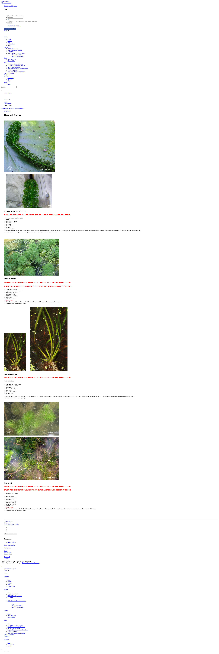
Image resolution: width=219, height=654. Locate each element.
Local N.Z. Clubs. (9, 73)
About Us (10, 51)
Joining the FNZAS (13, 48)
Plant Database (12, 59)
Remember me (11, 21)
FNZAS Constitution (16, 54)
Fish (5, 62)
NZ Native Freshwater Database (16, 65)
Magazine (6, 75)
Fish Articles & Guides (14, 67)
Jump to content (5, 1)
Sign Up (6, 30)
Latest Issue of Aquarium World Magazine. (12, 108)
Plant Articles (11, 61)
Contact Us (7, 557)
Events (9, 39)
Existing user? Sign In (10, 6)
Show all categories (9, 545)
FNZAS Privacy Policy (17, 56)
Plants (5, 58)
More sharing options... (10, 534)
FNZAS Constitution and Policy (16, 53)
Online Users (11, 44)
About (6, 47)
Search (9, 79)
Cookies (6, 558)
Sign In (10, 22)
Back (9, 580)
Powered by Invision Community (31, 563)
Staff (9, 42)
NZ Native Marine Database (15, 64)
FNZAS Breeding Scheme (15, 50)
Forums (6, 38)
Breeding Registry (12, 70)
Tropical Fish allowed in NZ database (18, 68)
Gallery (10, 41)
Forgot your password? (14, 25)
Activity (6, 76)
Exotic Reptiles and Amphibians (16, 71)
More (9, 45)
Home (5, 36)
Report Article (8, 521)
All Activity (11, 78)
